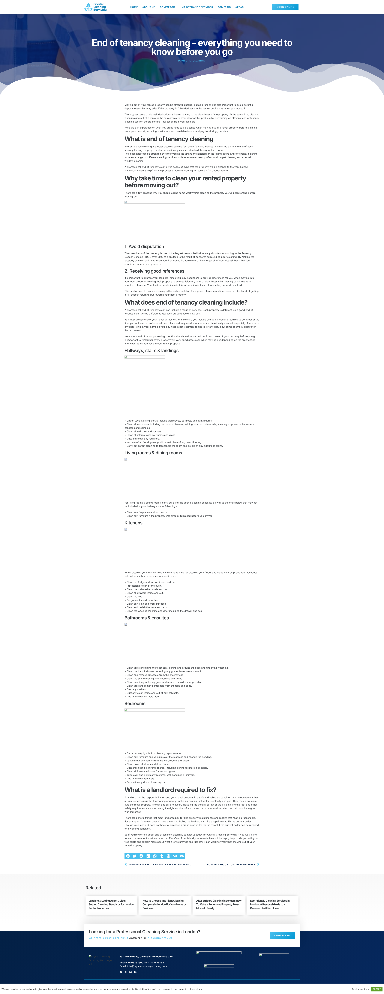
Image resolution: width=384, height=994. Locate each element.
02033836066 (155, 962)
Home (134, 7)
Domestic (224, 7)
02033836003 (136, 962)
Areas (239, 7)
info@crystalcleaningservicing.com (147, 966)
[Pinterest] (135, 972)
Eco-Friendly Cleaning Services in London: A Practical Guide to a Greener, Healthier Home (270, 904)
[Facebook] (121, 972)
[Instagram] (130, 972)
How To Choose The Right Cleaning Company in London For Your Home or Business (164, 904)
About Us (148, 7)
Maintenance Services (197, 7)
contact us (189, 834)
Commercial (168, 7)
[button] (127, 856)
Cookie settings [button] (360, 989)
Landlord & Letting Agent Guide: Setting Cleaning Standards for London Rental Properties (111, 904)
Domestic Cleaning (192, 60)
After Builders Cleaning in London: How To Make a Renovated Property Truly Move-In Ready (218, 904)
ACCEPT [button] (377, 989)
